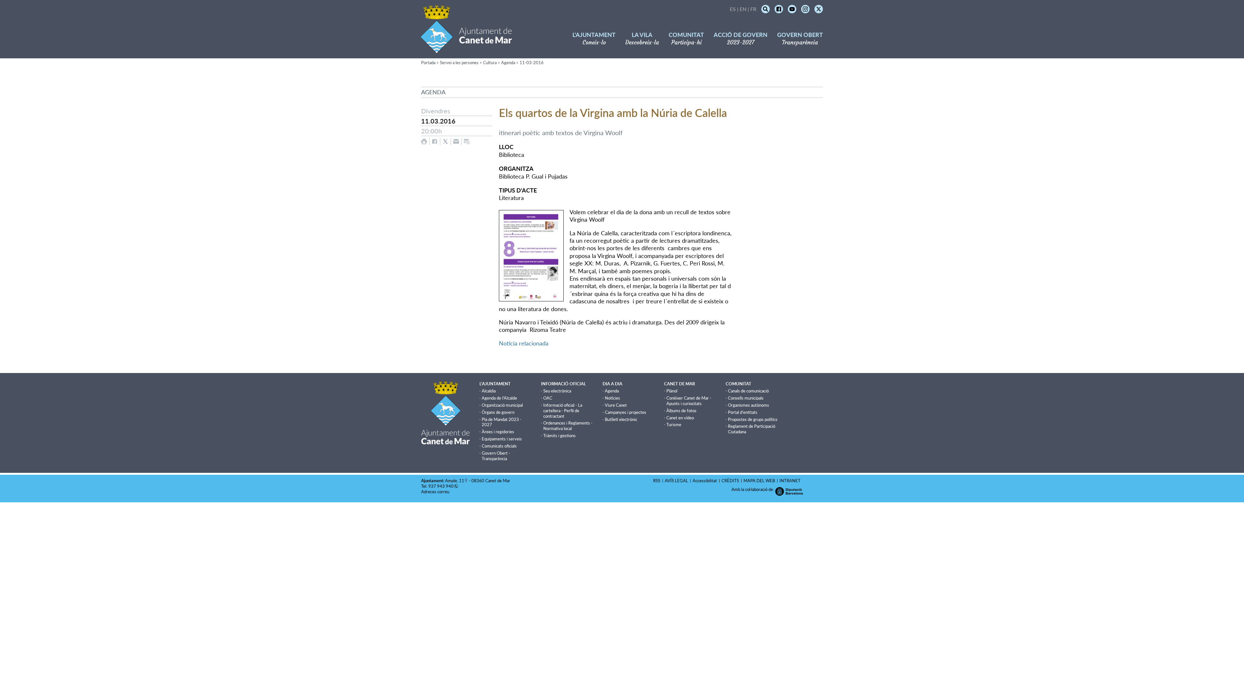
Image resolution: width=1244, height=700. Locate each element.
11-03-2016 (532, 62)
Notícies (612, 398)
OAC (547, 398)
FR (753, 9)
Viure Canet (616, 405)
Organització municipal (502, 405)
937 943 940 (441, 486)
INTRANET (790, 480)
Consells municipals (746, 398)
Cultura (490, 62)
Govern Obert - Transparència (496, 455)
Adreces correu (435, 491)
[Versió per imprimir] (424, 141)
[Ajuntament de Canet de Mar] (466, 49)
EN (743, 9)
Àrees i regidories (498, 431)
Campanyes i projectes (625, 412)
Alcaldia (489, 390)
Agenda (508, 62)
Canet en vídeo (680, 417)
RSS (656, 480)
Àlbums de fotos (681, 410)
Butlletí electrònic (621, 419)
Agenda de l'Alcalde (499, 398)
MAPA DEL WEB (759, 480)
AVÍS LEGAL (676, 480)
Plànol (671, 390)
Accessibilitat (705, 480)
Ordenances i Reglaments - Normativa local (568, 425)
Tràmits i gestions (559, 435)
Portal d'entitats (742, 412)
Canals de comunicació (748, 390)
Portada (428, 62)
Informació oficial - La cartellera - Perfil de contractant (562, 410)
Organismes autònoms (748, 405)
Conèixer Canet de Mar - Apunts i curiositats (688, 400)
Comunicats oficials (499, 446)
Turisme (673, 424)
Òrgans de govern (498, 412)
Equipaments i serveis (502, 438)
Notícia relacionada (523, 343)
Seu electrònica (557, 390)
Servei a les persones (459, 62)
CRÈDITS (730, 480)
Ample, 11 (454, 480)
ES (733, 9)
